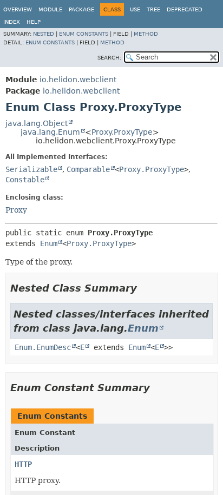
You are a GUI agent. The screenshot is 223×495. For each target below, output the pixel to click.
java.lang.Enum (50, 132)
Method (146, 34)
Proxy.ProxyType (122, 132)
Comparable (88, 169)
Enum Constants (83, 34)
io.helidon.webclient (78, 79)
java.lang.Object (36, 123)
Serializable (31, 169)
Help (34, 22)
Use (135, 9)
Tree (153, 9)
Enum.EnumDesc (43, 347)
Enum (48, 243)
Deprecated (184, 9)
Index (11, 22)
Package (81, 9)
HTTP (23, 464)
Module (50, 9)
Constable (24, 179)
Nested (43, 34)
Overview (17, 9)
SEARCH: (109, 58)
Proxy (16, 210)
